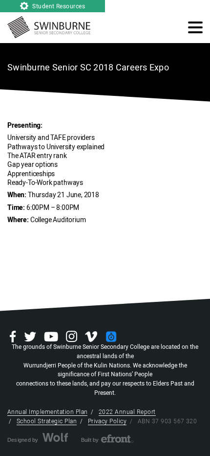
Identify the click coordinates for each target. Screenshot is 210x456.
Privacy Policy (107, 421)
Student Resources (58, 6)
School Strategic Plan (47, 421)
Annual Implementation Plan (47, 412)
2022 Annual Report (127, 412)
